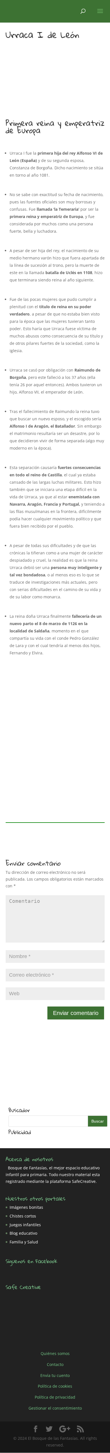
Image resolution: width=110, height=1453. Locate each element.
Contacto (55, 1364)
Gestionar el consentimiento (55, 1408)
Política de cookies (55, 1386)
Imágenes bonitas (26, 1207)
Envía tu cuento (55, 1375)
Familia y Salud (24, 1242)
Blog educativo (23, 1233)
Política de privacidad (55, 1397)
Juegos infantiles (25, 1224)
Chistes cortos (23, 1216)
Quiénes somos (55, 1353)
